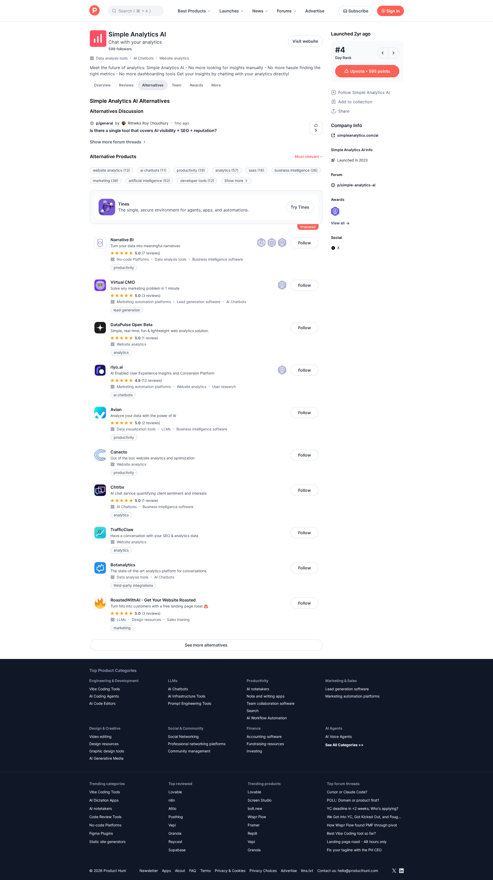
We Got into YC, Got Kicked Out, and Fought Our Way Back (364, 817)
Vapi (172, 825)
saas (256, 170)
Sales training (178, 619)
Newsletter (148, 870)
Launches (229, 10)
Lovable (175, 792)
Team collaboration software (271, 703)
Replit (252, 833)
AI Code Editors (102, 703)
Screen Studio (259, 800)
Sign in (393, 10)
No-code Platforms (133, 259)
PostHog (175, 817)
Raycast (175, 841)
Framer (254, 825)
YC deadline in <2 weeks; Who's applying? (362, 808)
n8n (171, 800)
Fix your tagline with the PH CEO (354, 850)
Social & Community (185, 728)
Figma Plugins (101, 833)
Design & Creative (104, 728)
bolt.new (255, 808)
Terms (205, 870)
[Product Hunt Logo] (94, 10)
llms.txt (307, 870)
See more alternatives (206, 645)
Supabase (177, 850)
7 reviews (151, 253)
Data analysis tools (112, 58)
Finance (254, 728)
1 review (150, 338)
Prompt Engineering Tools (189, 703)
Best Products (192, 10)
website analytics (111, 170)
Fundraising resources (265, 744)
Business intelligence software (217, 259)
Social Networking (183, 736)
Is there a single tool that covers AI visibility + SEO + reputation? (153, 130)
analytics (226, 170)
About (180, 870)
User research (224, 386)
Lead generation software (198, 301)
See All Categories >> (344, 745)
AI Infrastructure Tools (186, 696)
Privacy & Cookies (230, 870)
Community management (189, 751)
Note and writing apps (265, 696)
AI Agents (333, 728)
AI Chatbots (143, 58)
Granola (174, 833)
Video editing (100, 736)
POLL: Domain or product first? (353, 800)
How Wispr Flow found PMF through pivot (362, 825)
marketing (105, 180)
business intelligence (296, 170)
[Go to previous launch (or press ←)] (383, 53)
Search (253, 710)
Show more (233, 180)
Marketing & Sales (341, 680)
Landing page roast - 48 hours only (357, 841)
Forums (284, 10)
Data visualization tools (136, 429)
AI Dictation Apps (104, 800)
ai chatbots (153, 170)
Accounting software (264, 736)
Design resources (146, 619)
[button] (216, 84)
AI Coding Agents (104, 696)
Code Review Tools (105, 817)
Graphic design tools (106, 751)
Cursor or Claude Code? (347, 792)
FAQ (192, 870)
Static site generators (107, 841)
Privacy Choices (263, 870)
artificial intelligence (149, 180)
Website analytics (174, 58)
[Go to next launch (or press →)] (393, 53)
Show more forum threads (115, 141)
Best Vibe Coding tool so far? (351, 833)
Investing (254, 751)
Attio (172, 808)
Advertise (314, 10)
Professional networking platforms (196, 744)
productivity (191, 170)
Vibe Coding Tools (104, 689)
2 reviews (151, 423)
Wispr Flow (257, 817)
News (257, 10)
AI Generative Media (106, 758)
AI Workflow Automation (267, 718)
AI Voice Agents (338, 736)
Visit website (305, 41)
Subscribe (358, 10)
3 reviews (151, 295)
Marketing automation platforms (144, 301)
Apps (166, 870)
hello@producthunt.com (358, 870)
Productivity (257, 680)
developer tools (197, 180)
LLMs (166, 429)
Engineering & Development (113, 680)
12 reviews (152, 380)
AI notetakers (258, 689)
